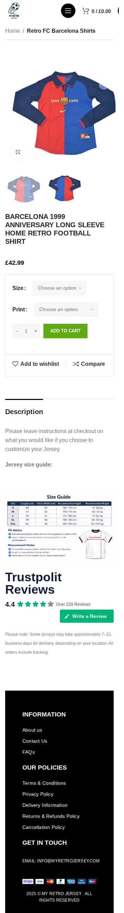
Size (17, 288)
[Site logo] (14, 10)
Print (18, 309)
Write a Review (89, 616)
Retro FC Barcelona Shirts (61, 31)
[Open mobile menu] (68, 11)
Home (12, 31)
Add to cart (65, 330)
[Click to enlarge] (18, 152)
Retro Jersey (65, 893)
